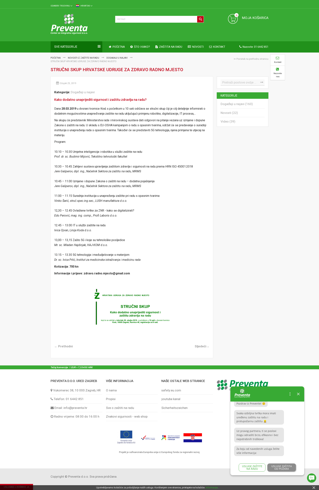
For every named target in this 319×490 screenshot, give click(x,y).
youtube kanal (170, 399)
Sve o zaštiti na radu (120, 408)
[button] (61, 6)
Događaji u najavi (117, 58)
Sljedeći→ (202, 346)
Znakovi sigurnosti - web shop (127, 416)
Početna (56, 58)
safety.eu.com (171, 390)
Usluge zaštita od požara (281, 467)
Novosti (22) (229, 113)
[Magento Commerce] (81, 25)
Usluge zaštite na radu (252, 467)
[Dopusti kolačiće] (313, 487)
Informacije (212, 487)
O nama (111, 390)
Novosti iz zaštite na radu (84, 58)
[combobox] (159, 19)
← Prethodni (63, 346)
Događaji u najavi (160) (237, 104)
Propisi (111, 399)
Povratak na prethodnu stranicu (252, 59)
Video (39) (228, 121)
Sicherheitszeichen (174, 408)
